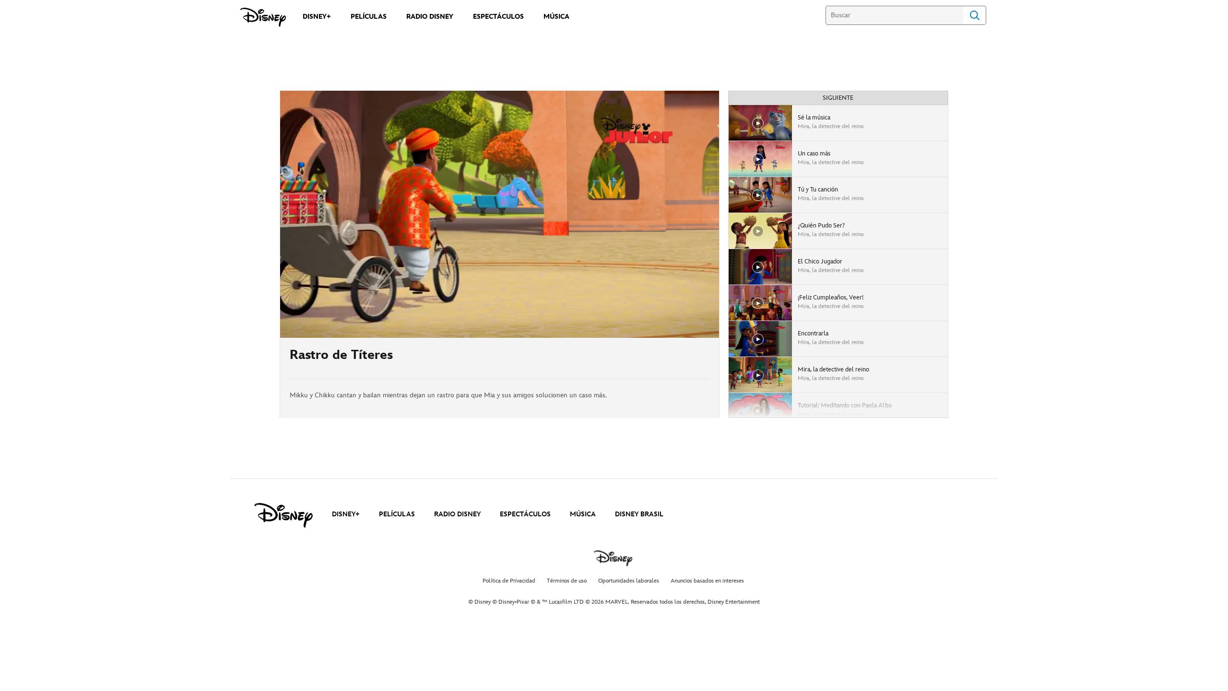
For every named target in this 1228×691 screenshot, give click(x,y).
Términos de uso (567, 580)
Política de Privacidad (509, 580)
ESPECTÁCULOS (525, 514)
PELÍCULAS (397, 514)
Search (974, 15)
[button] (346, 325)
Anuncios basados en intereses (707, 580)
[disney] (283, 515)
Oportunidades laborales (628, 580)
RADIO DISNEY (457, 514)
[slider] (499, 311)
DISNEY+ (346, 514)
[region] (499, 214)
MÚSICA (583, 514)
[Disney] (263, 17)
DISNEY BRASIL (639, 514)
